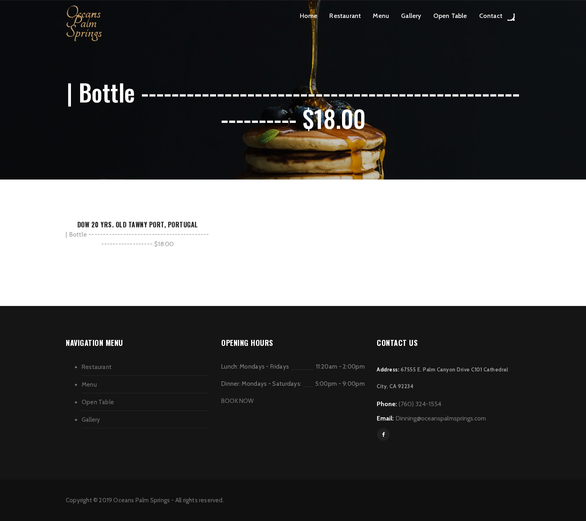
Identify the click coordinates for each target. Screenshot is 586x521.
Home (309, 16)
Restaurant (345, 16)
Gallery (411, 16)
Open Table (450, 16)
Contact (490, 16)
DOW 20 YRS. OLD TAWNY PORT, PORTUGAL (137, 224)
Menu (381, 16)
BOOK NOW (237, 401)
